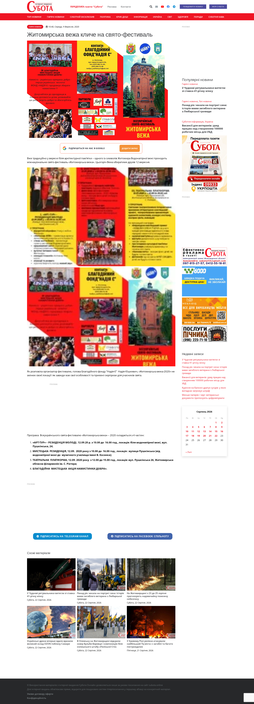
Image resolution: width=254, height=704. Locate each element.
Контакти (126, 6)
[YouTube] (162, 6)
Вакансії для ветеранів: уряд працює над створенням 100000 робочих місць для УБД (202, 128)
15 (216, 431)
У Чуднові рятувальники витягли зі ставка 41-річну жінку (51, 595)
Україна (209, 121)
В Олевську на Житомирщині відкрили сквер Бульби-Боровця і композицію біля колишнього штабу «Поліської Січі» (100, 643)
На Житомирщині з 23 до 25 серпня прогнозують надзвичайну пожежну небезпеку (147, 596)
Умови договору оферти (40, 693)
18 (193, 435)
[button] (151, 6)
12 (198, 431)
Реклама (111, 6)
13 (204, 431)
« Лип (189, 452)
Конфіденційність (36, 698)
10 (187, 431)
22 (216, 435)
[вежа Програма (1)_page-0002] (101, 216)
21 (210, 435)
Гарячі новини (190, 83)
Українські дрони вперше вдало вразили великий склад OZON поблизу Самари (50, 642)
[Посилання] (40, 6)
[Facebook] (168, 6)
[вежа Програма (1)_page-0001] (101, 316)
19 (198, 435)
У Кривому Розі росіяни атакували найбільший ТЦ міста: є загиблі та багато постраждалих (150, 643)
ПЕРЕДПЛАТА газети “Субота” (86, 6)
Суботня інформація (193, 121)
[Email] (156, 6)
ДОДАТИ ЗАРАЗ (129, 148)
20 (204, 435)
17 (187, 435)
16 (221, 431)
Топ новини (205, 101)
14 (210, 431)
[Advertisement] (101, 407)
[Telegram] (174, 6)
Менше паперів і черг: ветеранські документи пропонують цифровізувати (203, 396)
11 (193, 431)
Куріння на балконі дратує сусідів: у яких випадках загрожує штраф (204, 389)
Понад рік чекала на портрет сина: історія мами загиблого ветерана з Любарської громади (100, 596)
